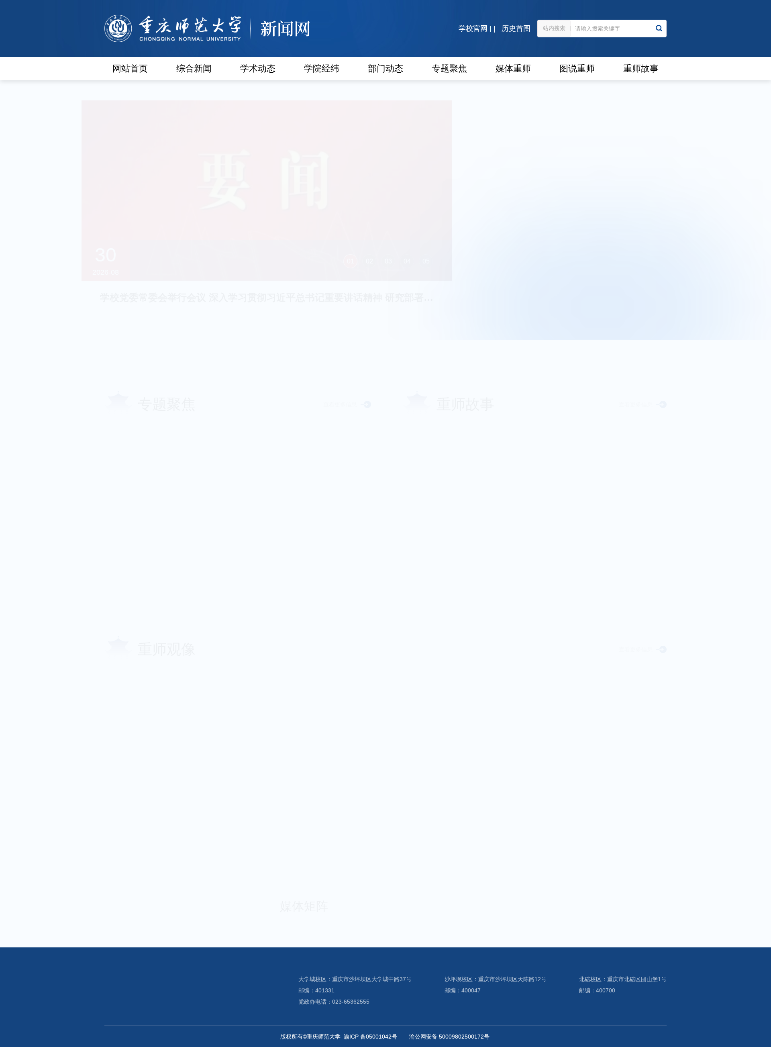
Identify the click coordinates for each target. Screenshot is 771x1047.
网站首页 (130, 68)
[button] (114, 561)
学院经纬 (321, 68)
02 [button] (391, 261)
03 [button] (410, 261)
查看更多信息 (626, 328)
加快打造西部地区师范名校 (172, 491)
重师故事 (641, 68)
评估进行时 (144, 435)
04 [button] (429, 261)
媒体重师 (513, 68)
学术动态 (257, 68)
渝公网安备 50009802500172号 (449, 1036)
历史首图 (516, 28)
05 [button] (448, 261)
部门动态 (385, 68)
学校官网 (473, 28)
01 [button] (372, 261)
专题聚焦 (449, 68)
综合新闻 (194, 68)
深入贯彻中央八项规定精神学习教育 (188, 463)
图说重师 (577, 68)
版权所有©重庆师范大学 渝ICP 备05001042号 (338, 1036)
